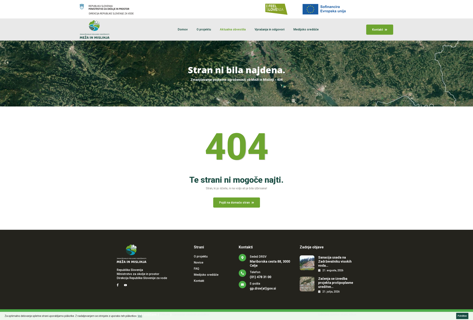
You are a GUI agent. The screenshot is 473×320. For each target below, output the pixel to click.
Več (140, 315)
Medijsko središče (306, 29)
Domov (183, 29)
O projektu (204, 29)
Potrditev (462, 316)
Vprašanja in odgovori (270, 29)
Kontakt (199, 281)
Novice (198, 262)
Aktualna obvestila (233, 29)
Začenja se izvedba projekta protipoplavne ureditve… (335, 283)
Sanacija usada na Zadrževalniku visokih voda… (335, 261)
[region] (236, 316)
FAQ (196, 268)
